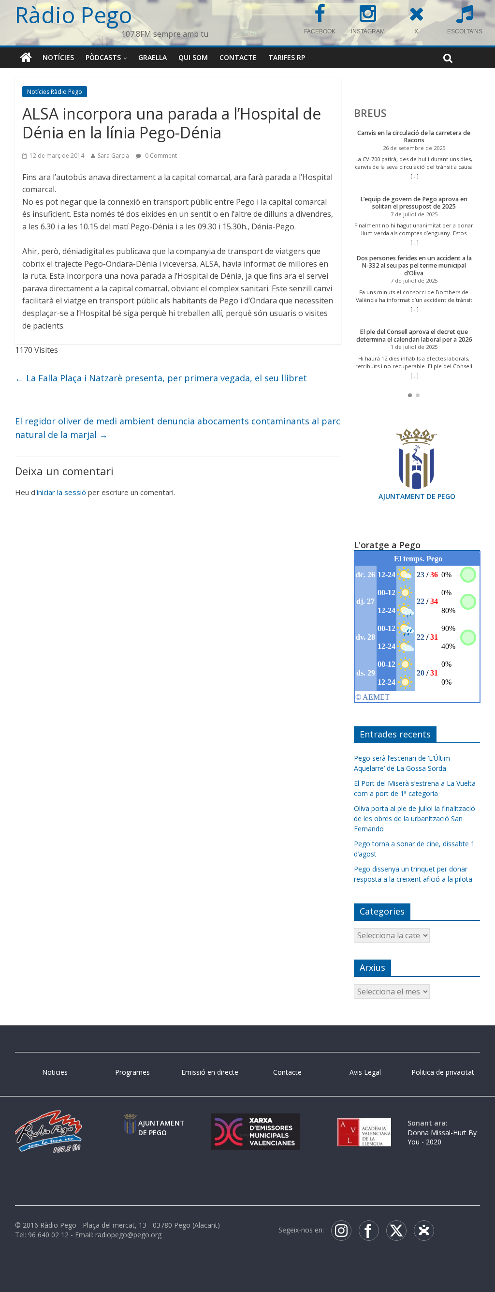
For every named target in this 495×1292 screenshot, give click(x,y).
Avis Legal (365, 1072)
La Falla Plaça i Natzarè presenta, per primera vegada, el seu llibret (161, 378)
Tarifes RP (286, 57)
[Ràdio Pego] (26, 57)
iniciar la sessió (61, 492)
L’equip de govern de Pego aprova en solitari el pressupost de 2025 (413, 202)
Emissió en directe (209, 1072)
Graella (152, 57)
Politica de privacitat (442, 1072)
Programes (132, 1072)
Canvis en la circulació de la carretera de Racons (413, 136)
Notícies (58, 57)
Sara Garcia (113, 155)
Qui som (193, 57)
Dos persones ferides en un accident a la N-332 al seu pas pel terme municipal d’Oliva (414, 266)
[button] (410, 395)
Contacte (238, 57)
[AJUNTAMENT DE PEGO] (130, 1122)
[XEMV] (255, 1122)
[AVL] (364, 1122)
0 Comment (160, 155)
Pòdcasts (103, 57)
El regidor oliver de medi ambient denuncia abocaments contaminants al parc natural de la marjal (177, 428)
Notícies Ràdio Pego (54, 92)
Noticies (55, 1072)
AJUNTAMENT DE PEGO (417, 496)
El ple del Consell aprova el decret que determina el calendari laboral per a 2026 (414, 335)
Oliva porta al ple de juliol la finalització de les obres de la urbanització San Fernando (414, 818)
